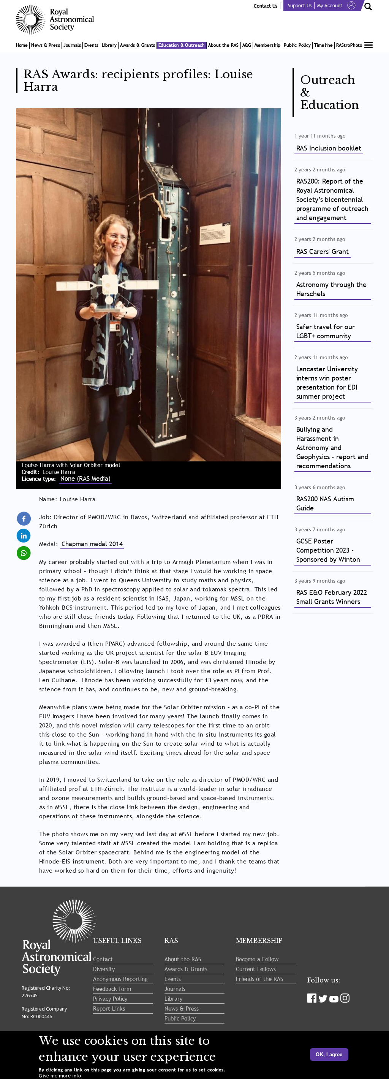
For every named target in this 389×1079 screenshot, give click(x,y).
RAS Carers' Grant (322, 251)
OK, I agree (329, 1054)
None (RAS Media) (85, 478)
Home (22, 45)
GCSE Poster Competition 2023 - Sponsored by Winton (328, 550)
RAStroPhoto (349, 45)
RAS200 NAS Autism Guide (325, 503)
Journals (72, 45)
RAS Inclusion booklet (329, 148)
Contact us (265, 5)
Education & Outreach (181, 45)
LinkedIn (24, 532)
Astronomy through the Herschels (331, 289)
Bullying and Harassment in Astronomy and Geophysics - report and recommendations (332, 447)
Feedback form (112, 988)
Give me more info (60, 1075)
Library (109, 45)
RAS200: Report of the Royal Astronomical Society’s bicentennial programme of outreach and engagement (332, 199)
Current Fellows (256, 969)
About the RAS (223, 45)
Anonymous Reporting (120, 978)
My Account (329, 5)
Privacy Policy (110, 998)
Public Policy (297, 45)
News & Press (45, 45)
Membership (267, 45)
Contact (103, 959)
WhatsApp (24, 549)
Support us (300, 5)
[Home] (58, 20)
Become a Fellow (257, 959)
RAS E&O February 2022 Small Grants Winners (331, 597)
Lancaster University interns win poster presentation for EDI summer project (327, 382)
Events (91, 45)
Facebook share (24, 518)
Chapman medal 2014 (92, 544)
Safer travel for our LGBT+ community (325, 331)
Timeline (323, 45)
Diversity (104, 969)
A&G (246, 45)
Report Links (109, 1008)
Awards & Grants (137, 45)
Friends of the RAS (259, 978)
